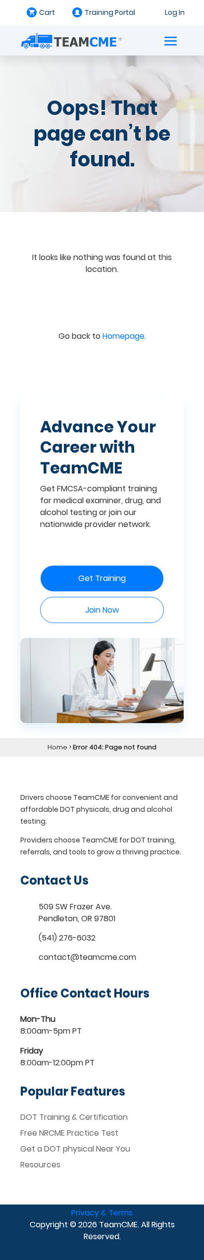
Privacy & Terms (102, 1212)
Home (57, 747)
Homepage (123, 336)
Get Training (102, 578)
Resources (40, 1164)
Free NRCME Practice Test (69, 1133)
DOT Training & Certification (74, 1117)
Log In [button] (175, 12)
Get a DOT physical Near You (75, 1149)
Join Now (102, 610)
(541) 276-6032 (67, 938)
